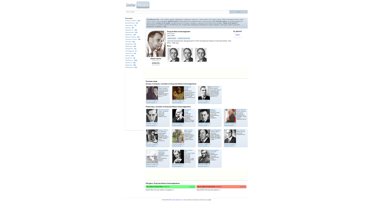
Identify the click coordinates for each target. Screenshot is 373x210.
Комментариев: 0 (151, 102)
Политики (130, 41)
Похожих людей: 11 (178, 101)
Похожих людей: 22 (152, 164)
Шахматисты (131, 67)
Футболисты (131, 60)
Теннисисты (130, 53)
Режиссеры (130, 46)
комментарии (172, 38)
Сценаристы (130, 48)
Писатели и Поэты (132, 39)
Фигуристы (130, 58)
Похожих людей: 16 (204, 144)
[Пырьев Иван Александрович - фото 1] (173, 62)
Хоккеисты (130, 62)
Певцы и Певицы (132, 37)
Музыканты (130, 34)
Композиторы (131, 32)
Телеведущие (130, 51)
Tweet (237, 35)
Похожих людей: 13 (178, 144)
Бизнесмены (130, 25)
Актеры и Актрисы (132, 20)
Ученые (129, 55)
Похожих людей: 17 (204, 101)
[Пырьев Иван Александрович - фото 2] (187, 62)
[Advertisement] (196, 73)
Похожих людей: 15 (152, 101)
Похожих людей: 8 (152, 123)
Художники (130, 65)
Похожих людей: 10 (204, 123)
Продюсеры (130, 44)
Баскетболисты (131, 23)
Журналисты (131, 30)
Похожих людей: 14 (230, 144)
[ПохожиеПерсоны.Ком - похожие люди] (138, 5)
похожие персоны (184, 38)
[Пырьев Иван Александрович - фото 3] (201, 62)
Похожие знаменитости (176, 199)
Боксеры (129, 27)
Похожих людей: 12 (152, 144)
